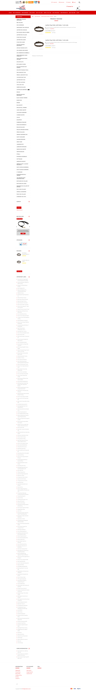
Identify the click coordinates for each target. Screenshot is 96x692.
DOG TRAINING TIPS (21, 288)
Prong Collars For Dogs (21, 438)
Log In (75, 2)
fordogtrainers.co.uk (26, 688)
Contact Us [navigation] (55, 2)
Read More (52, 28)
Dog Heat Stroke (20, 482)
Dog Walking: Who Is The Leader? (23, 453)
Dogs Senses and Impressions (23, 635)
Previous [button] (17, 226)
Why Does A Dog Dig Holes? (22, 548)
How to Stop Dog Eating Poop (23, 537)
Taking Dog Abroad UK (21, 496)
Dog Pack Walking (21, 454)
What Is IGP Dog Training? (22, 297)
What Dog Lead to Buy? (22, 448)
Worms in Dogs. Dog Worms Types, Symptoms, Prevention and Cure (23, 490)
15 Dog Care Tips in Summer (22, 480)
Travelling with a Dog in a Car (23, 499)
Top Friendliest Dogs (21, 583)
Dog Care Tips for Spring (22, 478)
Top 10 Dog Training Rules (22, 359)
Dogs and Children (21, 564)
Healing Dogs (20, 637)
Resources (19, 641)
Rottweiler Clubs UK (21, 603)
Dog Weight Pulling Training (22, 627)
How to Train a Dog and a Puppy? (23, 315)
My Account (62, 2)
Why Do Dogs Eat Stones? (22, 535)
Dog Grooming (20, 487)
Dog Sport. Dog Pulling (21, 623)
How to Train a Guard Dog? (22, 371)
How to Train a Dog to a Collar (23, 443)
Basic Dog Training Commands (23, 299)
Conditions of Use (19, 675)
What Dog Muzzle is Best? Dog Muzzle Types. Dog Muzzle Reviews (23, 384)
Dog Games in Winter (21, 518)
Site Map (17, 676)
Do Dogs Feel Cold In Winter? (23, 477)
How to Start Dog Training (22, 313)
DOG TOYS (19, 511)
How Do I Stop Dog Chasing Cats (23, 563)
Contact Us (70, 6)
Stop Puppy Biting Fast (21, 561)
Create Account (29, 673)
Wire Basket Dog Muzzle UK (22, 404)
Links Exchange (20, 642)
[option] (23, 226)
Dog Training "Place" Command (23, 304)
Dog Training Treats (21, 334)
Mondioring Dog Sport (21, 613)
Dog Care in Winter (21, 475)
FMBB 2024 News (21, 292)
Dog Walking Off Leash (22, 465)
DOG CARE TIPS (20, 470)
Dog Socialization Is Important (23, 320)
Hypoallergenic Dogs (21, 509)
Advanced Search (20, 209)
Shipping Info (18, 670)
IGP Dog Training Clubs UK (22, 588)
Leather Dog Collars (37, 16)
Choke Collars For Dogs (22, 436)
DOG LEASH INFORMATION (22, 445)
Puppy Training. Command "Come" (23, 309)
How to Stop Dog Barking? (22, 531)
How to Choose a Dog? (21, 577)
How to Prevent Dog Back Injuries (23, 332)
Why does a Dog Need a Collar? (23, 435)
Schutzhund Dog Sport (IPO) (22, 621)
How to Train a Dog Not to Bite (23, 559)
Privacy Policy (18, 671)
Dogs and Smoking (21, 634)
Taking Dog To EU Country (22, 446)
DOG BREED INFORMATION (22, 566)
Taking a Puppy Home (21, 472)
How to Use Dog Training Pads (23, 373)
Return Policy (18, 673)
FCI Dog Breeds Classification (23, 605)
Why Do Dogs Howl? (21, 539)
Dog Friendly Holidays (21, 502)
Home (33, 16)
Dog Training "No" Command (22, 302)
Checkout (69, 2)
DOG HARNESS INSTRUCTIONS (23, 413)
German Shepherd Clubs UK (22, 602)
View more (19, 271)
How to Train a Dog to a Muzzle (23, 396)
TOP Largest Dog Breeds (22, 578)
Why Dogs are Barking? (21, 529)
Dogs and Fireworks (21, 501)
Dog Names (20, 632)
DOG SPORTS (20, 610)
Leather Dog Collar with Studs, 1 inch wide (47, 16)
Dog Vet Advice (20, 497)
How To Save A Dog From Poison (23, 507)
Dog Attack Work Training (22, 331)
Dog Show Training (21, 357)
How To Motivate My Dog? (22, 342)
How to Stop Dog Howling (22, 544)
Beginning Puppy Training (22, 301)
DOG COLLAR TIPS (21, 427)
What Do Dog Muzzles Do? (22, 411)
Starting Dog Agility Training (22, 356)
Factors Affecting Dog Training (23, 364)
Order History (28, 670)
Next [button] (29, 226)
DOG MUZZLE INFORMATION (23, 381)
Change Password (29, 671)
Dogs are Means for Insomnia (23, 639)
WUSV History (20, 611)
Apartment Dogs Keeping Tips (23, 473)
